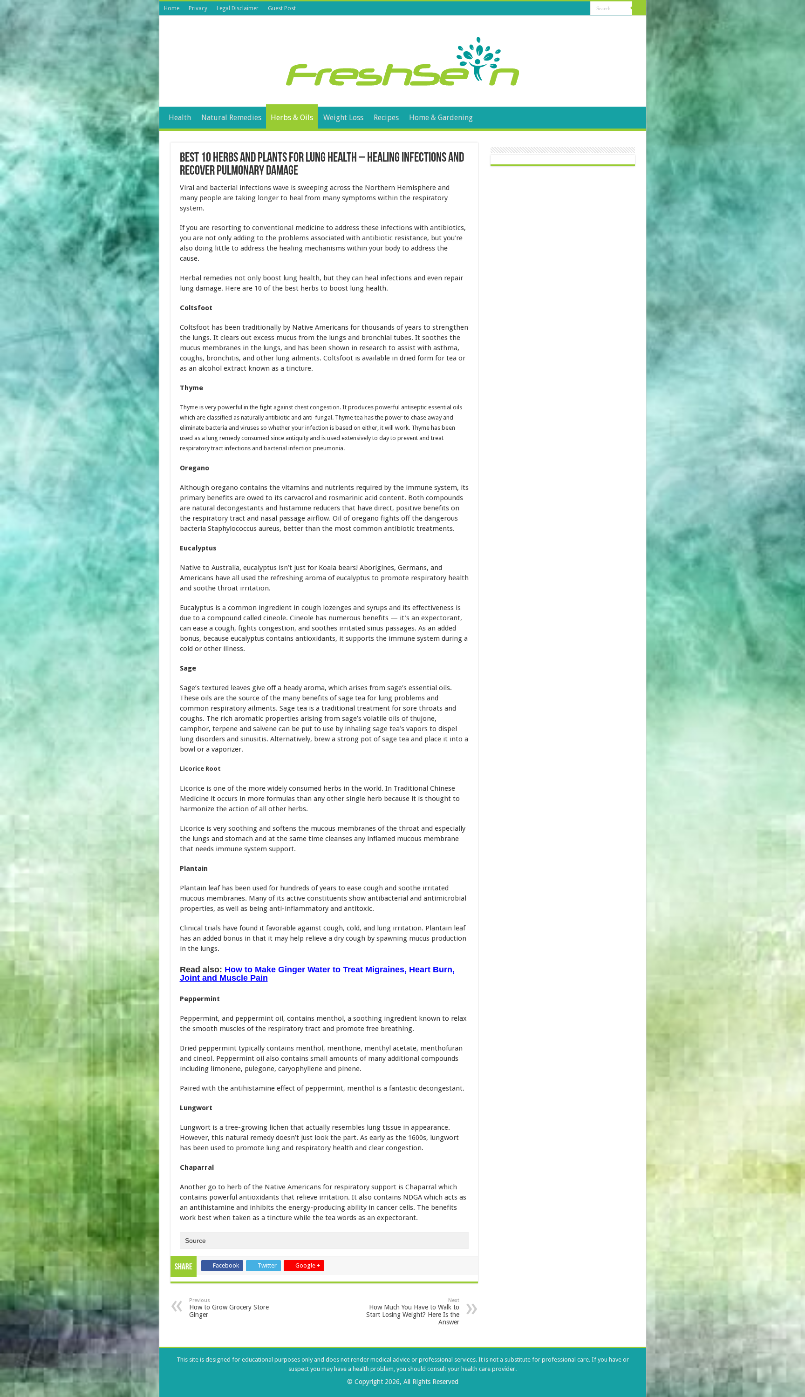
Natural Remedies (231, 117)
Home (171, 8)
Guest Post (282, 8)
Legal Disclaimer (238, 8)
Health (180, 117)
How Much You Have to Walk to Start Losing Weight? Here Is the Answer (412, 1311)
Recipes (386, 117)
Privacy (198, 8)
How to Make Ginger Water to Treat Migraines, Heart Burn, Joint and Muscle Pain (317, 974)
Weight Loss (343, 117)
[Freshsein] (402, 59)
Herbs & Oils (292, 117)
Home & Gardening (441, 117)
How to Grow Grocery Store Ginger (229, 1307)
